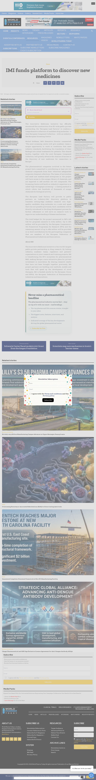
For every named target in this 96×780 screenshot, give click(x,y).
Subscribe (48, 400)
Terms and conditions (53, 394)
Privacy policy (48, 396)
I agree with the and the (49, 395)
